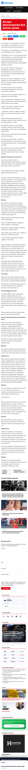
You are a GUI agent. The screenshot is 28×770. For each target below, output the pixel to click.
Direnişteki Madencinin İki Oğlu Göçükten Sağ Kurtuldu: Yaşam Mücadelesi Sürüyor (13, 670)
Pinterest (10, 38)
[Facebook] (4, 616)
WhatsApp (22, 36)
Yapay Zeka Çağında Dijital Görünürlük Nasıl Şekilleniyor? (13, 682)
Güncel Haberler (9, 7)
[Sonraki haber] (23, 626)
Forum (8, 11)
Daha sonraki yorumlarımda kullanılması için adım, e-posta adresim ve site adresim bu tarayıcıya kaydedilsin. (13, 583)
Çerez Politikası (17, 11)
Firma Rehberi (19, 7)
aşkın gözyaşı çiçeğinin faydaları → (19, 471)
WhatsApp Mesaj (14, 726)
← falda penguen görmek (4, 472)
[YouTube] (16, 616)
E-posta (4, 568)
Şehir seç (6, 603)
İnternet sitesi (5, 574)
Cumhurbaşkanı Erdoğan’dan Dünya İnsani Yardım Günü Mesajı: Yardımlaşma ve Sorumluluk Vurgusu (14, 678)
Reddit (5, 38)
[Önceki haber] (20, 626)
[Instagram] (12, 616)
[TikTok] (20, 616)
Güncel (8, 16)
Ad (2, 562)
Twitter (9, 36)
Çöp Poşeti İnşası (7, 672)
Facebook (16, 36)
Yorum (3, 548)
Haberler (3, 16)
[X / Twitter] (8, 616)
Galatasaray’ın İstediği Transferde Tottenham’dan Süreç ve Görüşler (14, 675)
